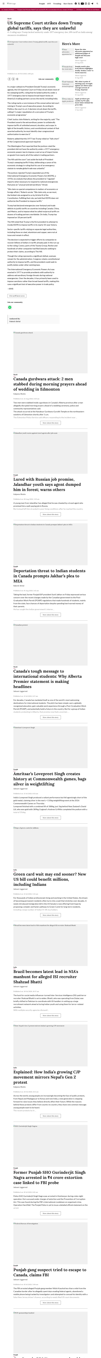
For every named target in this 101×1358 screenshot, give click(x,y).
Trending (57, 3)
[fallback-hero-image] (68, 51)
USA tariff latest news (17, 296)
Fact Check (68, 3)
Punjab (42, 3)
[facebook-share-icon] (9, 80)
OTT (49, 3)
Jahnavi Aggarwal (20, 691)
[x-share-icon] (13, 80)
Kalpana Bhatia (19, 394)
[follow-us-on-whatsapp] (57, 79)
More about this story (50, 423)
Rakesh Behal (14, 321)
